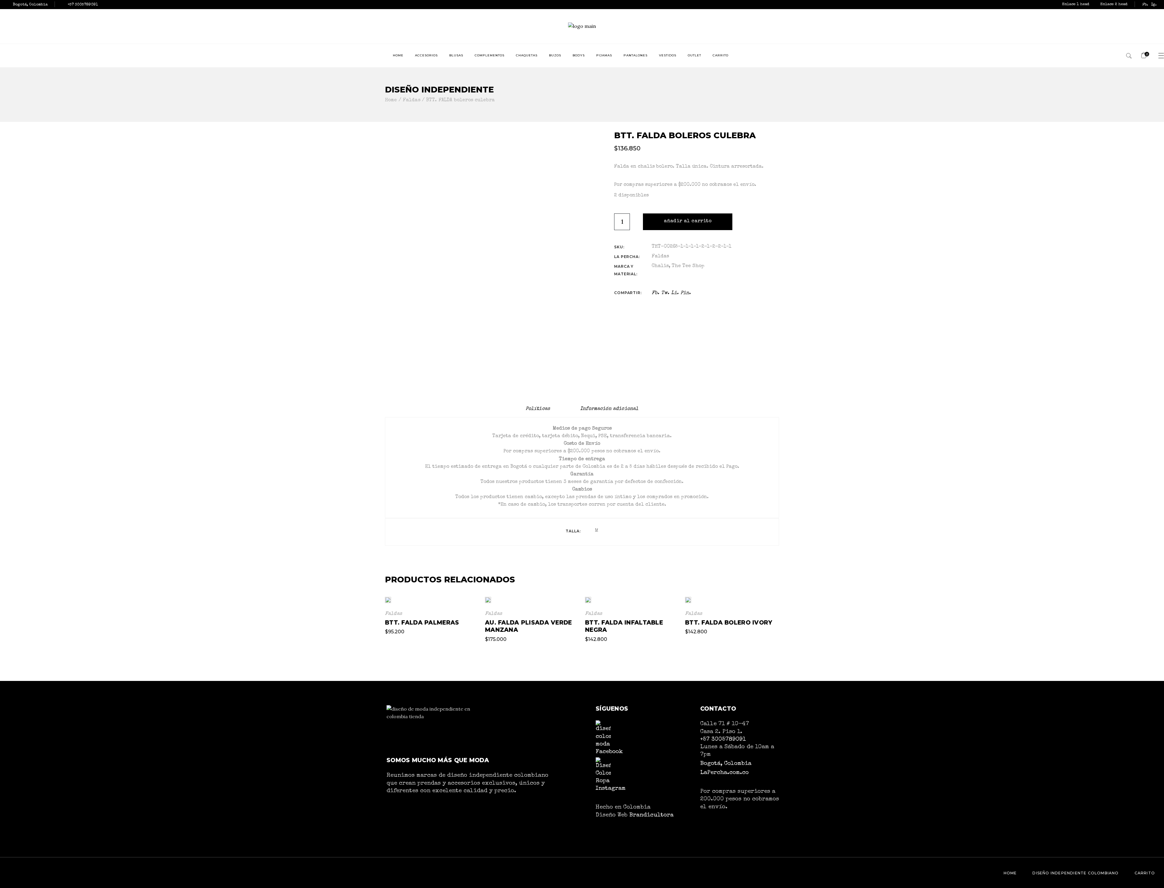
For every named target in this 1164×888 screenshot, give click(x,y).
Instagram (611, 789)
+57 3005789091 (723, 739)
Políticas (538, 409)
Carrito (1145, 873)
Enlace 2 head (1114, 4)
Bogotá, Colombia (725, 764)
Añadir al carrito (687, 221)
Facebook (609, 752)
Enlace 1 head (1076, 4)
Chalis (660, 266)
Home (1010, 873)
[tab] (537, 409)
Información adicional (609, 409)
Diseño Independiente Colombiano (1075, 873)
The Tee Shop (688, 266)
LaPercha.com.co (724, 773)
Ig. (1154, 5)
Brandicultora (651, 815)
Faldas (660, 256)
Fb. (1145, 5)
